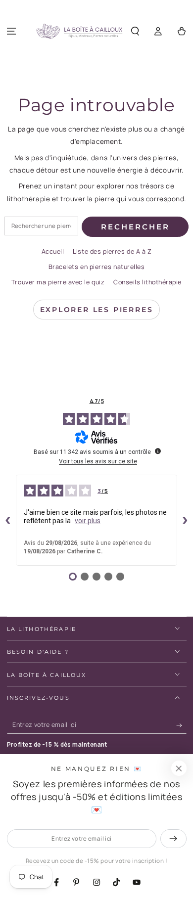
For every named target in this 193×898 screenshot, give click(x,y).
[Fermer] (179, 768)
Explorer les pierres (96, 309)
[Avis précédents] (8, 520)
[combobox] (41, 226)
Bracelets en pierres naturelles (96, 267)
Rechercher (135, 226)
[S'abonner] (181, 725)
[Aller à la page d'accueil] (79, 32)
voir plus (87, 521)
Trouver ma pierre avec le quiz (57, 282)
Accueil (53, 251)
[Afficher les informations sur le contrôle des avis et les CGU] (158, 451)
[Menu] (11, 31)
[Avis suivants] (185, 520)
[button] (135, 31)
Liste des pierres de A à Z (112, 251)
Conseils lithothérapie (147, 282)
